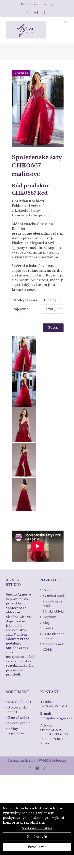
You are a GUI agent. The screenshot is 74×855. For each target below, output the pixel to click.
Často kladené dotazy (53, 636)
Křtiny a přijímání (16, 731)
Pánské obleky (54, 611)
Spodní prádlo (19, 723)
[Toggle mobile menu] (66, 23)
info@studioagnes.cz (56, 718)
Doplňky (49, 617)
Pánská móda (18, 717)
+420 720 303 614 (53, 706)
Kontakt (49, 628)
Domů (47, 590)
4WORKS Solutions (52, 760)
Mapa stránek (53, 644)
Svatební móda (54, 596)
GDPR (47, 649)
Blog (46, 623)
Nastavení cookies (37, 828)
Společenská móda (52, 603)
